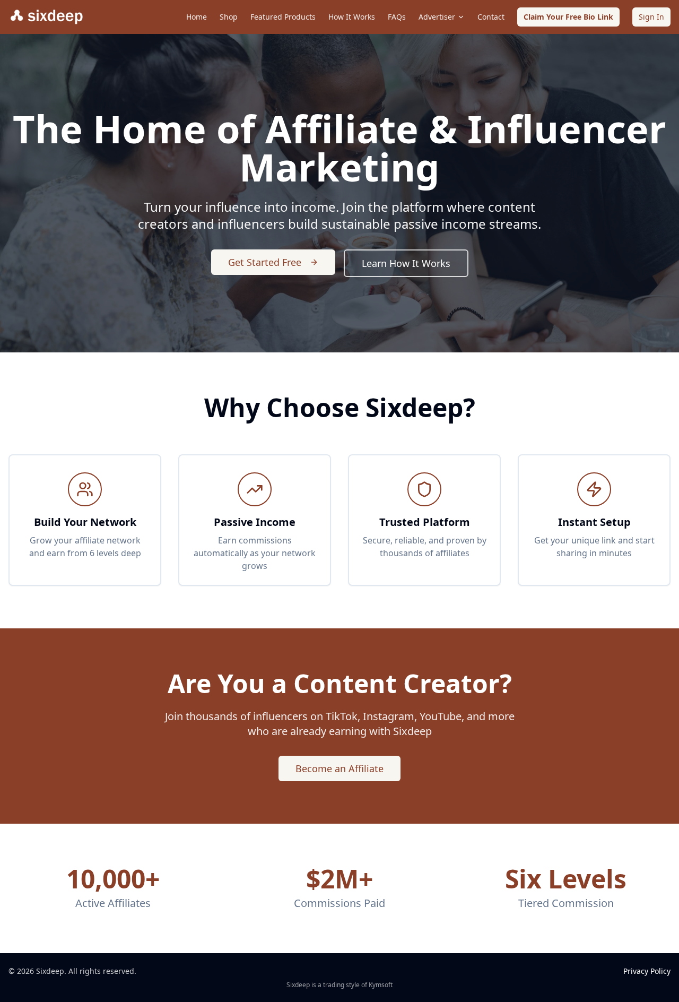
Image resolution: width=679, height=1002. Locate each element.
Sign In (651, 17)
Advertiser (437, 17)
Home (196, 17)
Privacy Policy (647, 971)
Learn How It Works (406, 263)
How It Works (351, 17)
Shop (229, 17)
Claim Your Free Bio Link (568, 17)
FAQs (397, 17)
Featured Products (283, 17)
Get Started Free (264, 262)
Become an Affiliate (339, 768)
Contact (490, 17)
